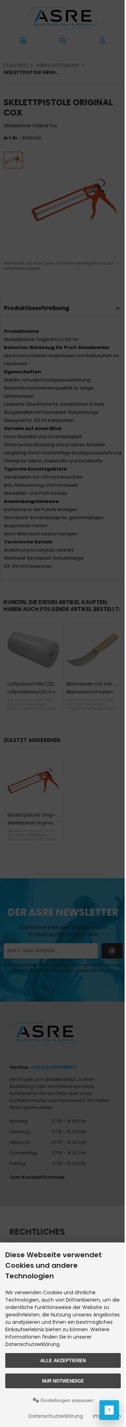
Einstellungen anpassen (66, 1400)
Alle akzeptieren (63, 1360)
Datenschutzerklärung (56, 1416)
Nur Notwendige (63, 1381)
